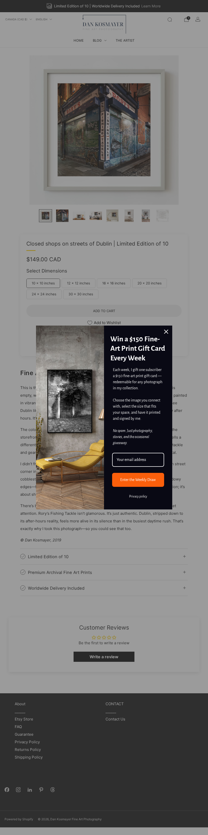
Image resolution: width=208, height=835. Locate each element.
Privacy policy (138, 496)
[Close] (166, 332)
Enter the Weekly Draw (138, 480)
